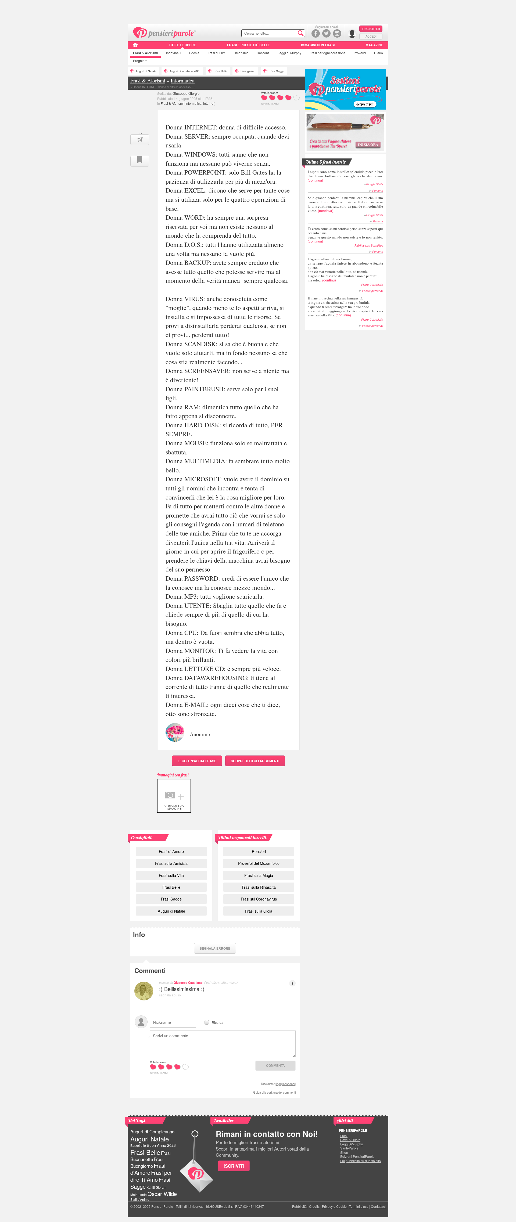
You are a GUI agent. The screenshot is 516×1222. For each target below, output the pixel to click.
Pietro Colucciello (372, 285)
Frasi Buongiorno (146, 1162)
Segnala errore (215, 948)
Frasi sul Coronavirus (259, 899)
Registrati (371, 29)
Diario (378, 52)
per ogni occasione (328, 52)
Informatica (193, 103)
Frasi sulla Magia (258, 875)
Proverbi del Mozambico (259, 863)
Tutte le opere (182, 44)
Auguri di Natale (146, 71)
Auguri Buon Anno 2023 (185, 71)
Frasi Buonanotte (150, 1156)
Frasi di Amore (171, 851)
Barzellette (138, 1145)
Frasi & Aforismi (172, 103)
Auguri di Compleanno (152, 1131)
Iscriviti (234, 1166)
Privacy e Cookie (334, 1206)
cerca (289, 33)
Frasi (145, 52)
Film (216, 52)
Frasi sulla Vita (171, 875)
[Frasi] (135, 47)
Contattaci (378, 1206)
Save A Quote (350, 1140)
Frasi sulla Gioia (258, 911)
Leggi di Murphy (289, 52)
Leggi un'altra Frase (197, 760)
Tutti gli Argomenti (255, 760)
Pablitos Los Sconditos (368, 245)
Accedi (371, 36)
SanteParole (349, 1148)
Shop (344, 1152)
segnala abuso (170, 995)
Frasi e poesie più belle (248, 44)
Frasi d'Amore (147, 1169)
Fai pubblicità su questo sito (360, 1161)
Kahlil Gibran (156, 1187)
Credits (314, 1206)
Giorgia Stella (374, 184)
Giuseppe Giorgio (186, 93)
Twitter (326, 33)
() (345, 175)
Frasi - (164, 31)
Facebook (315, 33)
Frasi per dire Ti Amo (151, 1176)
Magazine (374, 44)
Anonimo (200, 734)
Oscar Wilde (162, 1194)
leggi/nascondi (285, 1084)
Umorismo (241, 52)
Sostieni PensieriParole (345, 89)
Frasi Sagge (276, 71)
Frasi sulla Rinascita (259, 887)
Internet (208, 103)
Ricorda (217, 1022)
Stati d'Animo (139, 1199)
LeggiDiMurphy (351, 1144)
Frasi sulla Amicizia (171, 863)
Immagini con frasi (318, 44)
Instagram (337, 33)
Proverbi (360, 52)
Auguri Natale (149, 1138)
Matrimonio (138, 1194)
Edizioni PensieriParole (357, 1156)
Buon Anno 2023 (161, 1145)
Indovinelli (173, 52)
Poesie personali (372, 291)
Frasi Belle (220, 71)
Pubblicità (299, 1206)
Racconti (263, 52)
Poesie (194, 52)
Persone (377, 191)
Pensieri (259, 851)
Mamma (377, 221)
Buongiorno (248, 71)
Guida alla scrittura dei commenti (274, 1092)
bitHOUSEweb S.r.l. (220, 1206)
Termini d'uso (358, 1206)
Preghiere (140, 60)
